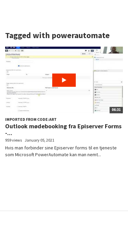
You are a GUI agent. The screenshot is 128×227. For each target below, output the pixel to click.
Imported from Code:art (31, 119)
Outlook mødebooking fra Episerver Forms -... (63, 129)
